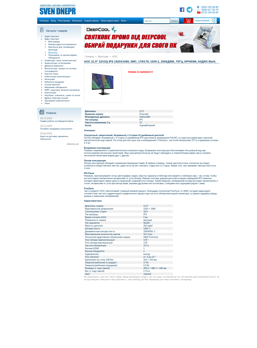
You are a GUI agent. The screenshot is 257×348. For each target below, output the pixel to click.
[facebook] (182, 10)
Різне (47, 103)
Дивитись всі (73, 144)
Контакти (77, 20)
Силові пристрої (52, 84)
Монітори (52, 52)
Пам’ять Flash (51, 74)
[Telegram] (189, 10)
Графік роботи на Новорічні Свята (56, 121)
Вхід (53, 20)
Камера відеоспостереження (62, 44)
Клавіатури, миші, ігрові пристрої (60, 60)
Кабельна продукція (54, 82)
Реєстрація (64, 20)
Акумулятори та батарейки (58, 63)
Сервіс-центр (91, 20)
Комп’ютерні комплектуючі (57, 76)
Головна (44, 20)
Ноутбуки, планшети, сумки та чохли (62, 95)
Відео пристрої (52, 39)
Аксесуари (50, 79)
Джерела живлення (54, 66)
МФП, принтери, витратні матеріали (62, 90)
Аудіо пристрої (52, 36)
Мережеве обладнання (56, 87)
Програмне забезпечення (57, 100)
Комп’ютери (50, 92)
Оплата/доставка (110, 20)
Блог (123, 20)
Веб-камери (54, 41)
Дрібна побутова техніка (56, 98)
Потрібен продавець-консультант (56, 128)
